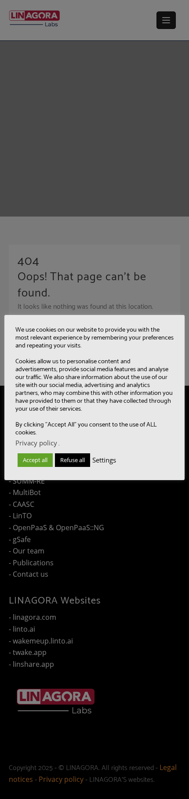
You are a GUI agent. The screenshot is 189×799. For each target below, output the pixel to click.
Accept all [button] (35, 460)
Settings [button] (104, 460)
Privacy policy (36, 442)
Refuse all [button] (72, 460)
